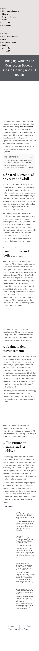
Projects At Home (9, 17)
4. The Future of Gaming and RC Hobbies (19, 168)
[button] (16, 31)
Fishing (5, 14)
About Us (6, 23)
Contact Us (6, 26)
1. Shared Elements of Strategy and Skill (18, 160)
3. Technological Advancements (15, 165)
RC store (11, 289)
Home (4, 8)
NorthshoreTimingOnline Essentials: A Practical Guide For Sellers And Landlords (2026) (25, 591)
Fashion (5, 20)
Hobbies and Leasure (10, 11)
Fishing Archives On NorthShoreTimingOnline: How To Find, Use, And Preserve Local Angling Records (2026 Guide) (24, 567)
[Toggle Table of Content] (30, 157)
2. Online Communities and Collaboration (18, 162)
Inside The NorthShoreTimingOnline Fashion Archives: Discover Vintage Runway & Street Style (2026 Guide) (24, 539)
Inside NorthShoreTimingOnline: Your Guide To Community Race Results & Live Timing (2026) (25, 516)
